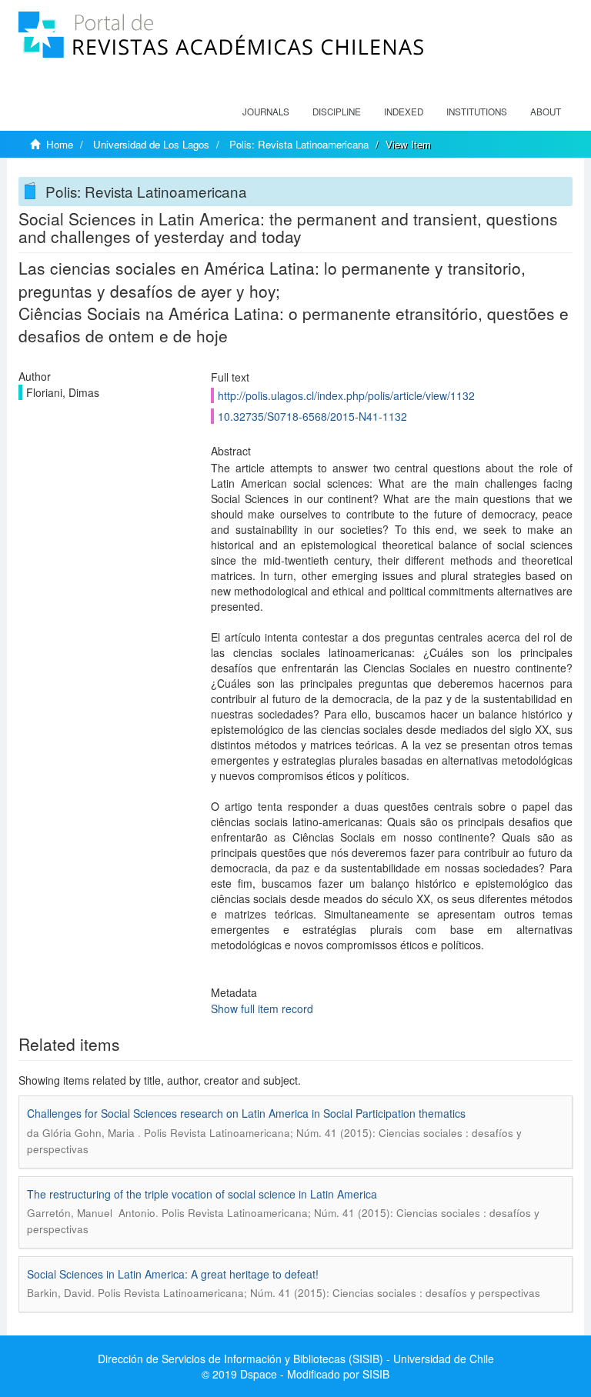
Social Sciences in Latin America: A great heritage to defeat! (173, 1274)
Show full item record (262, 1008)
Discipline (336, 111)
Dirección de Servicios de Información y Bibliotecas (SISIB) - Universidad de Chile (296, 1358)
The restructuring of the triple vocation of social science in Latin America (202, 1194)
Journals (265, 111)
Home (59, 144)
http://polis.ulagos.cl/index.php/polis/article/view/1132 (346, 395)
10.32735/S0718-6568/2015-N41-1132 (312, 416)
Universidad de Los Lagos (151, 144)
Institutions (476, 111)
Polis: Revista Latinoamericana (299, 144)
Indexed (403, 111)
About (545, 111)
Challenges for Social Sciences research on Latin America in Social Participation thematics (246, 1113)
